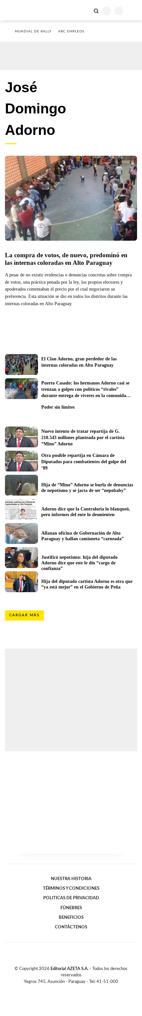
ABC (17, 10)
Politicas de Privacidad (71, 898)
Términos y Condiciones (71, 888)
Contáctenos (71, 927)
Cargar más (24, 615)
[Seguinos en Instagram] (82, 989)
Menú (133, 11)
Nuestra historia (71, 879)
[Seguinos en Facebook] (61, 989)
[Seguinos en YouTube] (75, 989)
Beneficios (71, 917)
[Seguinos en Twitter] (68, 989)
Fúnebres (71, 908)
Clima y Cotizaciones (85, 10)
